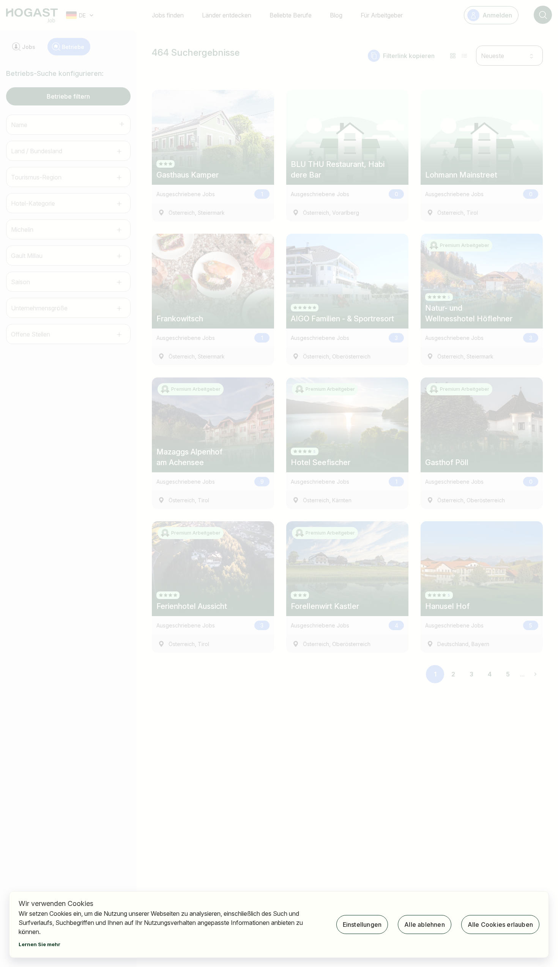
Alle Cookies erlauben (500, 924)
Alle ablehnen (424, 924)
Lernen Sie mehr (39, 944)
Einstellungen (362, 924)
